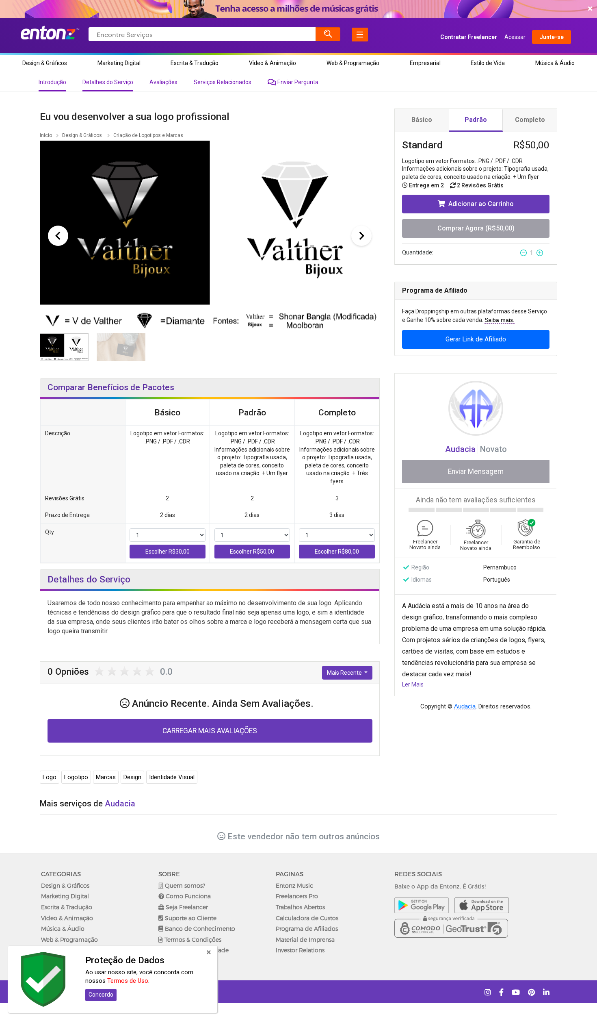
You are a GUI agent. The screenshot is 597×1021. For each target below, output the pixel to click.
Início (46, 135)
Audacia (461, 449)
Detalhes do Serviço (107, 82)
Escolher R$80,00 (337, 551)
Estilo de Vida (488, 63)
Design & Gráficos (44, 63)
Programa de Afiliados (307, 928)
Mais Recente (345, 672)
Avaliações (163, 82)
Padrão (476, 120)
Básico (421, 120)
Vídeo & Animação (272, 63)
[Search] (328, 34)
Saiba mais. (500, 320)
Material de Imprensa (305, 939)
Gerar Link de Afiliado (476, 339)
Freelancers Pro (297, 896)
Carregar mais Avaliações (209, 731)
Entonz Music (294, 885)
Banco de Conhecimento (199, 928)
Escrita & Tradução (194, 63)
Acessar (515, 37)
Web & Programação (353, 63)
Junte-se (552, 37)
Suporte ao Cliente (189, 918)
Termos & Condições (192, 939)
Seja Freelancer (186, 907)
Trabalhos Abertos (300, 907)
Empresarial (425, 63)
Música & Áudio (555, 63)
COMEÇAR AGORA (296, 9)
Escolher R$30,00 (167, 551)
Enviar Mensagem (476, 471)
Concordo (101, 994)
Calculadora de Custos (307, 918)
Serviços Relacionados (222, 82)
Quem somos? (184, 885)
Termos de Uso (127, 980)
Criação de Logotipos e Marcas (148, 135)
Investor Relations (300, 950)
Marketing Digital (119, 63)
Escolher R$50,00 (252, 551)
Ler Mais (413, 684)
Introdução (52, 82)
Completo (530, 120)
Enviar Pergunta (297, 82)
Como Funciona (187, 896)
